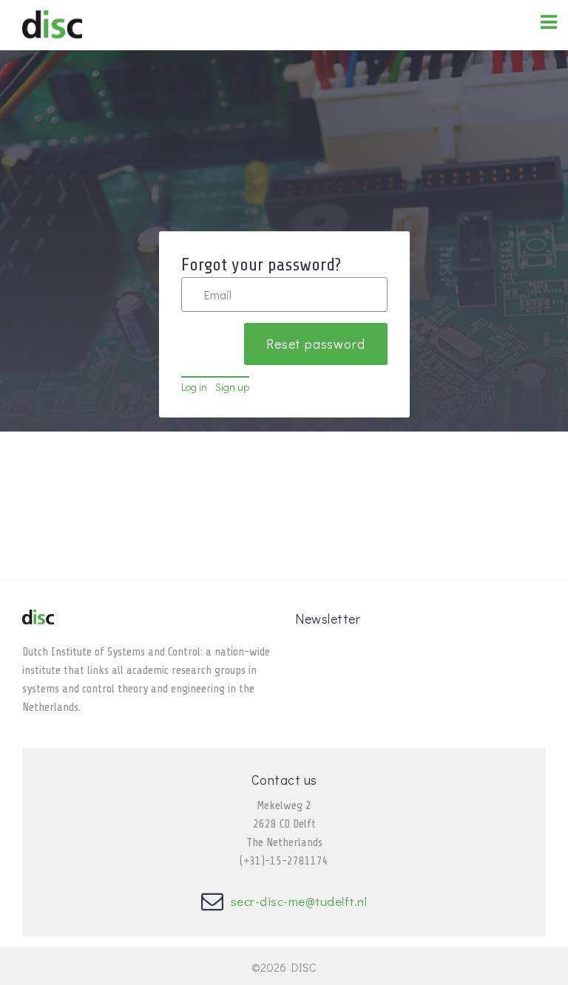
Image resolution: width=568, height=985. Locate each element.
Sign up (232, 387)
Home (178, 25)
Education (379, 25)
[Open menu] (549, 22)
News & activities (273, 25)
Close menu (481, 35)
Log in (194, 387)
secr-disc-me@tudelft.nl (299, 901)
